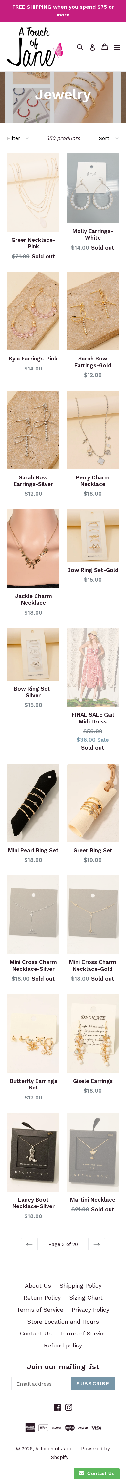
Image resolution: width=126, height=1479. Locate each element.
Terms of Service (40, 1309)
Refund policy (63, 1345)
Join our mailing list (63, 1367)
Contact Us (36, 1333)
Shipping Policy (80, 1285)
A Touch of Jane (54, 1449)
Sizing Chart (86, 1297)
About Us (38, 1285)
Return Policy (42, 1297)
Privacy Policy (90, 1309)
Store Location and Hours (63, 1321)
